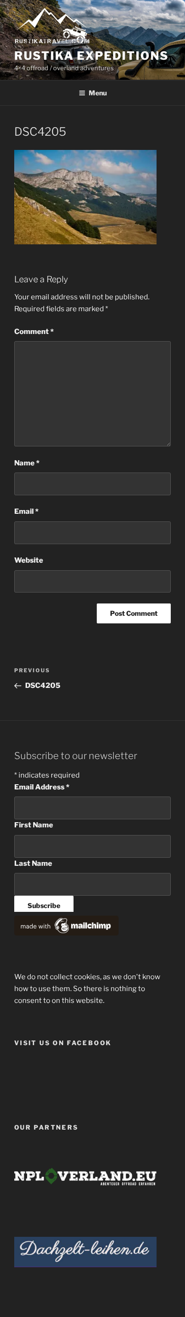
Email (26, 511)
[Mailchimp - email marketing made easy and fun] (66, 933)
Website (28, 560)
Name (26, 463)
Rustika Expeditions (91, 56)
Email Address (41, 787)
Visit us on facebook (62, 1043)
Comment (34, 331)
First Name (33, 825)
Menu (98, 93)
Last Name (33, 863)
